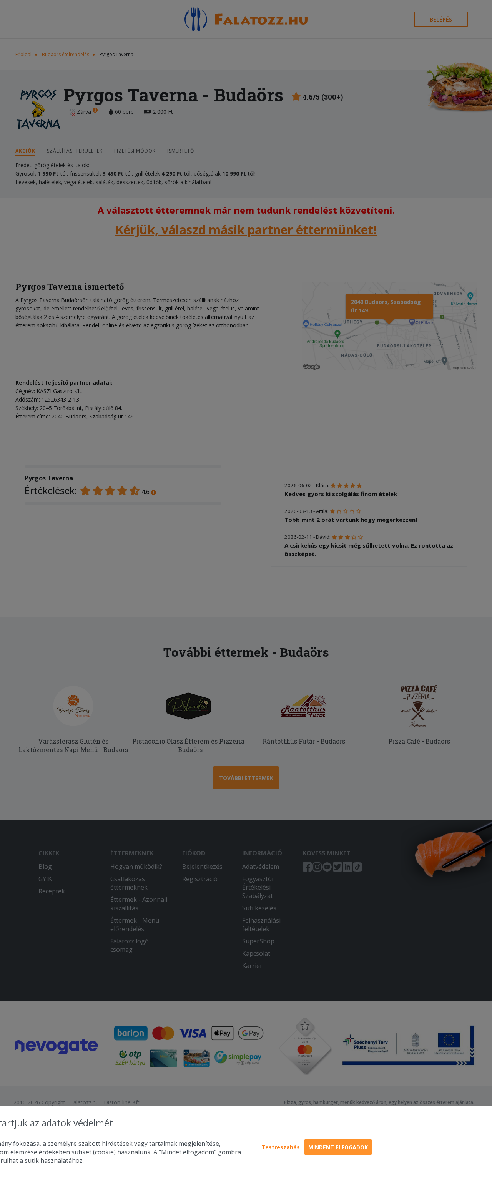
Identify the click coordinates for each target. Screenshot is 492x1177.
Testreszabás (280, 1147)
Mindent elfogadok (338, 1147)
